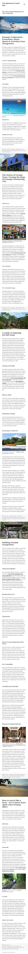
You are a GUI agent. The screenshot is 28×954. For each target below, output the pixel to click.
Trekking (4, 775)
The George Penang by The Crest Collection (11, 777)
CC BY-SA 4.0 (11, 453)
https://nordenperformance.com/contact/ (10, 946)
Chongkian (18, 451)
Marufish (4, 890)
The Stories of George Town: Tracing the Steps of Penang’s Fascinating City (13, 178)
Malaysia (8, 518)
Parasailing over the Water (18, 115)
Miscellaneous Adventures (12, 517)
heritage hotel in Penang (7, 150)
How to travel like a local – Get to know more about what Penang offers (14, 803)
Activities (19, 149)
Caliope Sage (13, 516)
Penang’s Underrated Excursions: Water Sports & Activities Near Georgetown (13, 40)
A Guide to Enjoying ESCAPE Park (11, 334)
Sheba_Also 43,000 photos (7, 241)
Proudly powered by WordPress (8, 952)
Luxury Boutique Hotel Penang (14, 775)
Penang (14, 150)
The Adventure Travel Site (11, 4)
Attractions (20, 307)
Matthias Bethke (19, 743)
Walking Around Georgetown (10, 543)
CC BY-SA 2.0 (10, 242)
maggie (13, 149)
